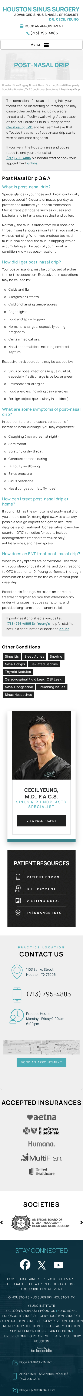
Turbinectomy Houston (22, 1336)
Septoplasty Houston (61, 1326)
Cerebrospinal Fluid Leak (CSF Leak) (34, 679)
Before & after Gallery (37, 1390)
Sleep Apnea (34, 656)
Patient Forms (43, 877)
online (32, 163)
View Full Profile (42, 821)
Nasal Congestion (19, 687)
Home (11, 1279)
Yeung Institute (41, 1306)
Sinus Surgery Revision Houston (55, 1321)
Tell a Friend (38, 1284)
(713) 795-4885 (44, 33)
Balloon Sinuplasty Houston (30, 1311)
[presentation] (41, 65)
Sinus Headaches (18, 694)
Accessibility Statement (41, 1289)
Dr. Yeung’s (41, 623)
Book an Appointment (41, 1062)
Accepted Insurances (41, 1102)
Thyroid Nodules (18, 671)
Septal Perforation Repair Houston (40, 1331)
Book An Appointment (44, 26)
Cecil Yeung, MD (19, 127)
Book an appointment (35, 1362)
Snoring (56, 656)
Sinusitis (12, 656)
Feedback (15, 1284)
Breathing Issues (52, 687)
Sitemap (66, 1279)
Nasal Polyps (15, 664)
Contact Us (41, 954)
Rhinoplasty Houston (21, 1326)
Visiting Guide (43, 901)
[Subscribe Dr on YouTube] (58, 1264)
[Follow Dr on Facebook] (24, 1264)
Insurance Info (44, 913)
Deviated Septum (44, 664)
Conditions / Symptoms (44, 89)
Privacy (49, 1279)
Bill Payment (41, 889)
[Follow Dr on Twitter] (41, 1264)
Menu (35, 44)
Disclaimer (29, 1279)
